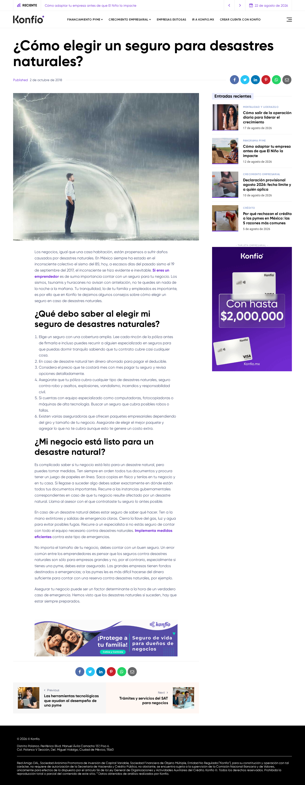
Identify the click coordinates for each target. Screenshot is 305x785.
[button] (229, 5)
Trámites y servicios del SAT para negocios (143, 700)
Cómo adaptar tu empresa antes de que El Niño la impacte (90, 5)
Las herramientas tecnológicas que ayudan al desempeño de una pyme (71, 700)
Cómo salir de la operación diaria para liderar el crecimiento (267, 117)
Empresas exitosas (171, 19)
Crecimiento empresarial (128, 19)
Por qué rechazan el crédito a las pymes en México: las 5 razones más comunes (267, 218)
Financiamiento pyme (83, 19)
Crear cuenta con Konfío (240, 19)
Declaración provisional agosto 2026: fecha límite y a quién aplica (267, 184)
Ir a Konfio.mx (203, 19)
